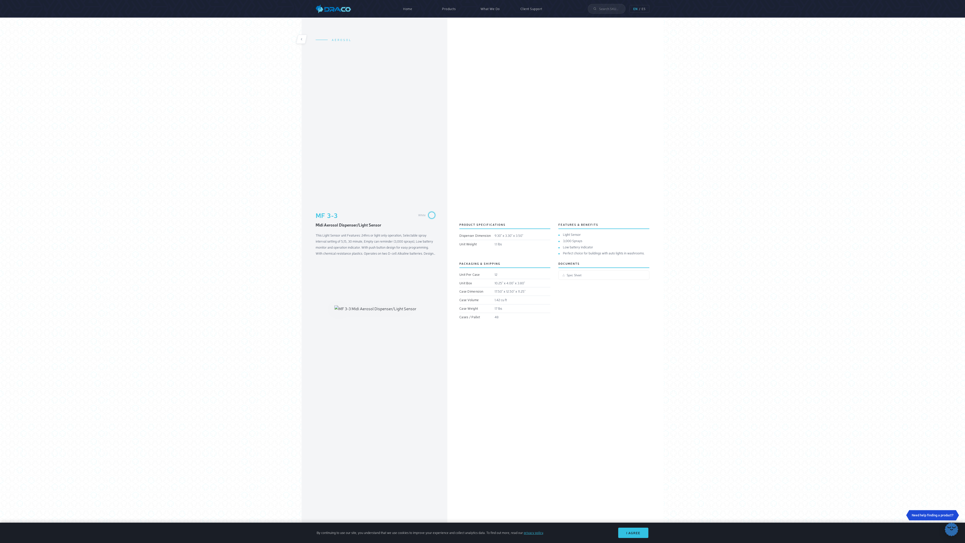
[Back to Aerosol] (301, 39)
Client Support (531, 9)
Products (449, 9)
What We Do (490, 9)
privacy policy (533, 532)
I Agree (633, 533)
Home (407, 9)
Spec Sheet (574, 275)
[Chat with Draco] (951, 529)
